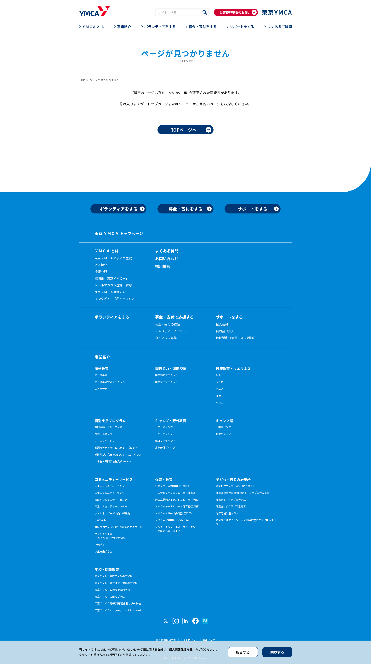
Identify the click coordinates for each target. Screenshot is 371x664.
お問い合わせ (166, 258)
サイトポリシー (189, 640)
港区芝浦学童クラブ (227, 513)
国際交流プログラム (166, 382)
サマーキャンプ (164, 427)
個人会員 (222, 324)
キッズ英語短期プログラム (110, 382)
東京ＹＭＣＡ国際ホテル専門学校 (113, 576)
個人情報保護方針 (166, 640)
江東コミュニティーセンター (111, 486)
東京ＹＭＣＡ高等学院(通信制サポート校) (118, 603)
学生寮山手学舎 (103, 551)
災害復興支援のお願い (235, 12)
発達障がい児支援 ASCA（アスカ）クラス (118, 454)
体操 (218, 396)
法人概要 (101, 264)
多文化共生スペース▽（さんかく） (236, 486)
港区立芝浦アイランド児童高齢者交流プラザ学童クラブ (246, 522)
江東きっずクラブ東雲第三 (231, 506)
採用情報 (163, 266)
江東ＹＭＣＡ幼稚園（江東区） (172, 486)
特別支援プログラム (110, 420)
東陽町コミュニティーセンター (112, 499)
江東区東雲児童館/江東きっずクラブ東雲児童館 (242, 492)
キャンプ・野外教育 (170, 420)
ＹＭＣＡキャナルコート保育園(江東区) (177, 506)
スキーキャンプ (164, 434)
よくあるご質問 (279, 26)
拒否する (243, 652)
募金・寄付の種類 (167, 324)
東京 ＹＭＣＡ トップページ (119, 233)
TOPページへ (184, 130)
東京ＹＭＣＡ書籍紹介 (110, 292)
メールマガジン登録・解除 (113, 285)
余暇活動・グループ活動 (108, 427)
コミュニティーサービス (114, 479)
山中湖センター (224, 427)
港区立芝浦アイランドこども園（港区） (177, 499)
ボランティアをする (159, 26)
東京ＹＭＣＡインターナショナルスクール (118, 610)
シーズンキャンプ (105, 441)
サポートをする (242, 26)
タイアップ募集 (166, 337)
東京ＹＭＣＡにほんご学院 (110, 596)
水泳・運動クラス (105, 434)
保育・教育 (164, 479)
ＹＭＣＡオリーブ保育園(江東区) (173, 513)
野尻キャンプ (223, 434)
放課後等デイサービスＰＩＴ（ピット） (117, 447)
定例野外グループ (165, 447)
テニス (219, 389)
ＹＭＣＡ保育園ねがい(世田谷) (172, 520)
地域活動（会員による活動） (236, 337)
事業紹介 (124, 26)
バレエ (219, 402)
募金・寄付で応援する (174, 317)
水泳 (218, 375)
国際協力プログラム (166, 375)
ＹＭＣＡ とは (93, 26)
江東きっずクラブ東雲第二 (231, 499)
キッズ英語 (101, 375)
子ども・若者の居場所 (233, 479)
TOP (82, 80)
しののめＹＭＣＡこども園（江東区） (176, 492)
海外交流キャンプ (165, 441)
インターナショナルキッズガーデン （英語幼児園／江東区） (175, 529)
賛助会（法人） (226, 331)
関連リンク (209, 640)
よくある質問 (166, 251)
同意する (277, 652)
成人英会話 (101, 389)
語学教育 (102, 368)
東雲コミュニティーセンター (111, 506)
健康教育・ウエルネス (233, 368)
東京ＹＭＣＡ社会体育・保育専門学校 (116, 583)
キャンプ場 (224, 420)
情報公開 (101, 271)
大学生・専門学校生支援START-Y (113, 461)
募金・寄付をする (202, 26)
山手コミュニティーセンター (111, 492)
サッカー (221, 382)
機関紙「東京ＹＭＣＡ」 (112, 278)
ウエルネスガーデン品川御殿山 (112, 513)
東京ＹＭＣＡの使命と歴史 (113, 258)
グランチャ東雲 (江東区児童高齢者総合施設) (110, 536)
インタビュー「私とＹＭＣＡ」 (116, 298)
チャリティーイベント (170, 331)
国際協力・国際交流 (170, 368)
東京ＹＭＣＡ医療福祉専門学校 (112, 589)
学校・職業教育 (107, 569)
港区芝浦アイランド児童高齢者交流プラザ (118, 527)
